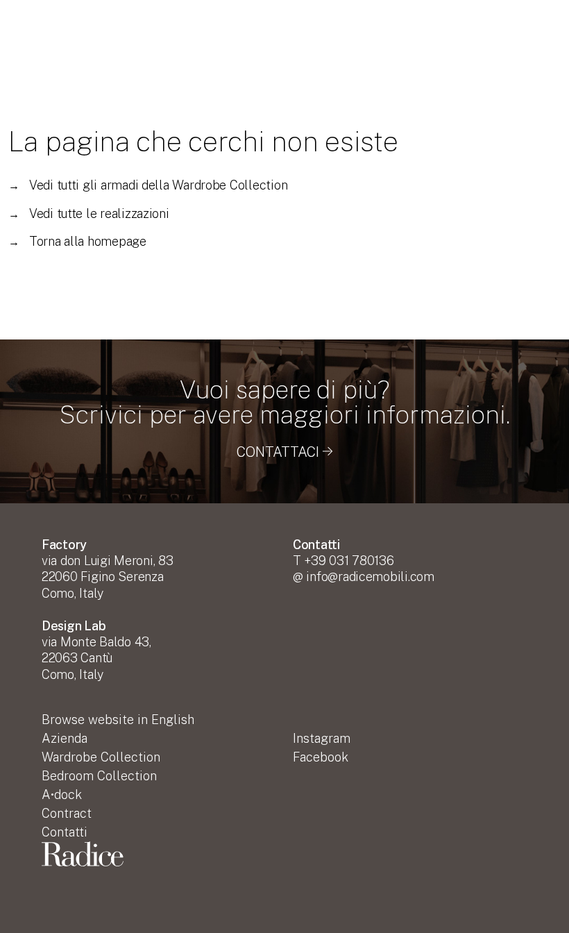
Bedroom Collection (99, 775)
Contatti (64, 832)
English (118, 719)
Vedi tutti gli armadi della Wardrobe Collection (147, 185)
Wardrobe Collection (101, 757)
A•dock (62, 794)
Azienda (64, 738)
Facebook (320, 757)
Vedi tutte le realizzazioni (88, 213)
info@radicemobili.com (370, 576)
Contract (67, 813)
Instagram (321, 738)
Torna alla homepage (77, 241)
